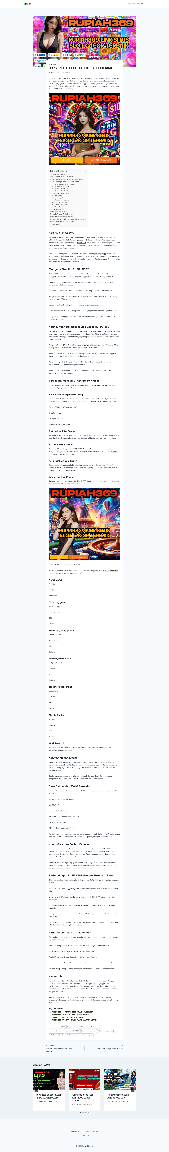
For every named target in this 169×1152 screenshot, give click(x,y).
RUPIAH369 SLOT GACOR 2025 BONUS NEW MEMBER (72, 1012)
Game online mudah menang (59, 1031)
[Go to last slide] (36, 1089)
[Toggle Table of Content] (83, 171)
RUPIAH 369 (53, 274)
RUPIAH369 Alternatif (102, 385)
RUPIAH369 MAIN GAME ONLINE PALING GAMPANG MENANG (74, 1020)
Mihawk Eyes (55, 73)
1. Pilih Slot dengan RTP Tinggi (64, 184)
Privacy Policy (76, 1132)
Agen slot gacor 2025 (57, 1027)
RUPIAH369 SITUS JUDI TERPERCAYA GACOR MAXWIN (82, 1098)
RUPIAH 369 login (90, 345)
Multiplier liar (59, 207)
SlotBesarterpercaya (105, 1031)
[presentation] (49, 1079)
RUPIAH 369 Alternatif (82, 449)
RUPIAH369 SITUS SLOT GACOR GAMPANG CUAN (70, 1015)
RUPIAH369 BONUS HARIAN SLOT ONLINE (68, 1017)
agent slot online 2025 (75, 1027)
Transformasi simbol (62, 204)
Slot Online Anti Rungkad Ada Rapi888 (108, 1047)
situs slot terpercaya (88, 1031)
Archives (131, 4)
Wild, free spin (60, 209)
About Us (140, 4)
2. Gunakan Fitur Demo (62, 186)
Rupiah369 (52, 64)
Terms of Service (91, 1132)
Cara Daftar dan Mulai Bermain (62, 214)
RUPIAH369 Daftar (110, 571)
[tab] (80, 1112)
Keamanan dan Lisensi (59, 211)
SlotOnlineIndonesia (72, 1035)
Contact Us (84, 1135)
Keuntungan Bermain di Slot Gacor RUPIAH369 (68, 179)
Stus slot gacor (87, 1035)
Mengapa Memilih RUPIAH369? (62, 177)
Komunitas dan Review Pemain (62, 216)
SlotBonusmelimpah (56, 1035)
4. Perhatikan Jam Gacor (63, 191)
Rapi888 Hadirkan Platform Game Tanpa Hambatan (62, 1049)
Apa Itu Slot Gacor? (58, 174)
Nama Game (58, 195)
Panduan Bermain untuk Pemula (62, 221)
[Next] (132, 1089)
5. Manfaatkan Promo (62, 193)
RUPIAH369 (53, 89)
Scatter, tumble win (61, 202)
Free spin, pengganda (62, 200)
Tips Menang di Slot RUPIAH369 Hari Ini (65, 182)
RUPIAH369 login (72, 331)
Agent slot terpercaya (93, 1027)
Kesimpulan (56, 224)
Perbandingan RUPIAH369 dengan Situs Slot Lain (69, 219)
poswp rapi (77, 1104)
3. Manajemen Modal (61, 189)
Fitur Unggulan (59, 198)
